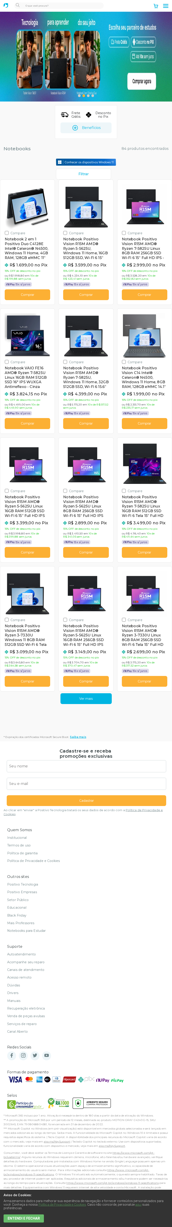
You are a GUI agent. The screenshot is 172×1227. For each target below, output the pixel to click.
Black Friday (16, 915)
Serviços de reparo (22, 1024)
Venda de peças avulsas (26, 1016)
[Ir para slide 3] (88, 95)
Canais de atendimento (25, 970)
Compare (18, 233)
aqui (138, 1204)
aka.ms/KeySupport (57, 1141)
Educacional (16, 908)
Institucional (17, 838)
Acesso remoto (19, 977)
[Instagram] (23, 1055)
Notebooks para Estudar (26, 931)
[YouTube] (46, 1055)
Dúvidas (13, 985)
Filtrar (83, 174)
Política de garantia (22, 853)
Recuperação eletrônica (26, 1008)
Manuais (13, 1001)
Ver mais (86, 699)
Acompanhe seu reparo (26, 962)
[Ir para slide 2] (83, 95)
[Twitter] (35, 1055)
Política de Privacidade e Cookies (33, 861)
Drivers (12, 993)
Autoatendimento (21, 954)
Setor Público (18, 900)
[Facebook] (11, 1055)
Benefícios (91, 128)
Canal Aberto (17, 1032)
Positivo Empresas (22, 892)
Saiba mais (78, 737)
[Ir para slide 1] (79, 95)
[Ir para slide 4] (92, 95)
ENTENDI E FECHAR (24, 1218)
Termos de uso (19, 845)
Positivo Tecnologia (22, 884)
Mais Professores (20, 923)
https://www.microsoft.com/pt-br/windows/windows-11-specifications (112, 1183)
